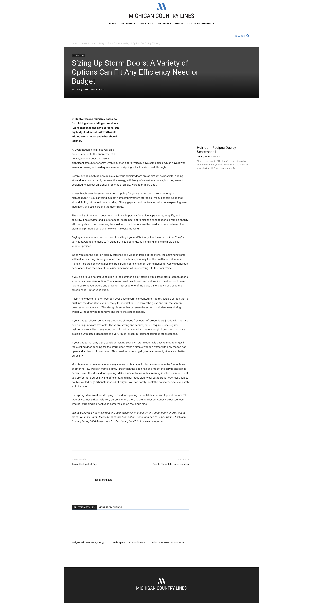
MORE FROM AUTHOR (110, 507)
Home (75, 43)
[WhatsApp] (98, 107)
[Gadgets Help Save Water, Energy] (90, 527)
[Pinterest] (90, 107)
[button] (243, 36)
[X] (82, 107)
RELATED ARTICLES (84, 507)
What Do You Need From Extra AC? (169, 542)
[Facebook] (75, 107)
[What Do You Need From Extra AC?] (170, 527)
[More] (106, 107)
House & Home (88, 43)
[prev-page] (74, 549)
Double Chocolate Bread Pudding (171, 464)
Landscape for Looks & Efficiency (128, 542)
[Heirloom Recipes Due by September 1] (224, 123)
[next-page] (79, 549)
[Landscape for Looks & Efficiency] (130, 527)
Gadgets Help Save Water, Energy (88, 542)
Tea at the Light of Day (84, 464)
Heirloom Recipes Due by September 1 (216, 150)
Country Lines (81, 89)
